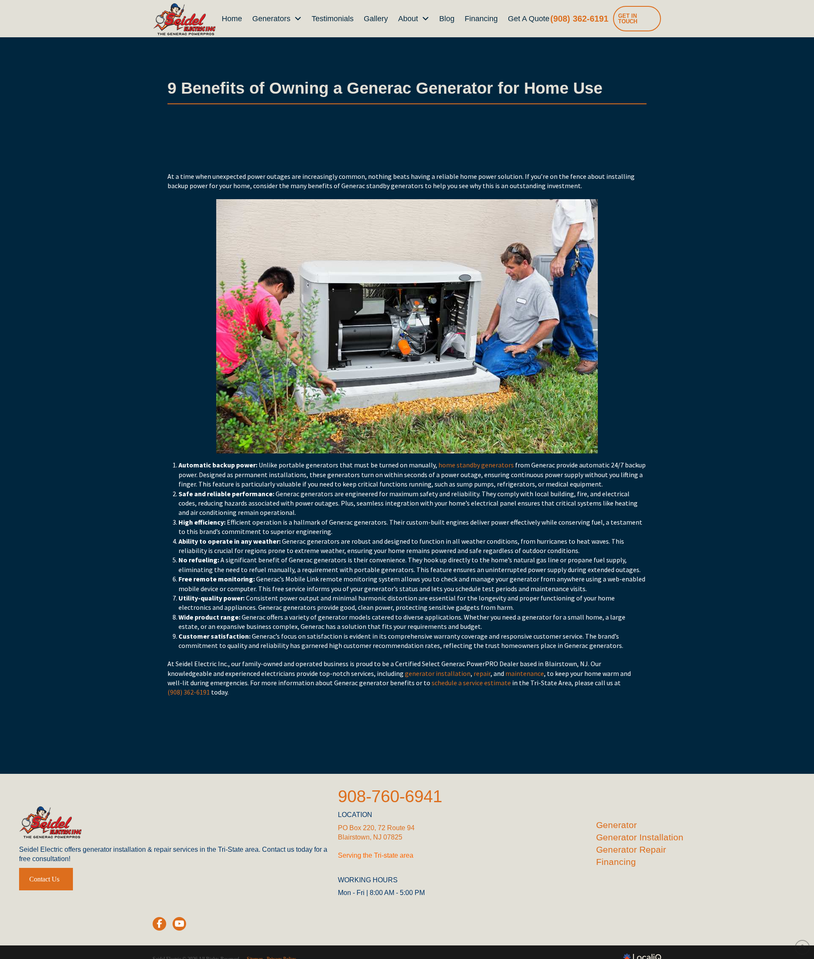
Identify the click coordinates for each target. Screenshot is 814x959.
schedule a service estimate (471, 682)
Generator (616, 825)
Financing (616, 862)
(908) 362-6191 (188, 692)
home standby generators (476, 465)
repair (482, 673)
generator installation (438, 673)
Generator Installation (639, 837)
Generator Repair (631, 849)
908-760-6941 (390, 796)
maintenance (524, 673)
